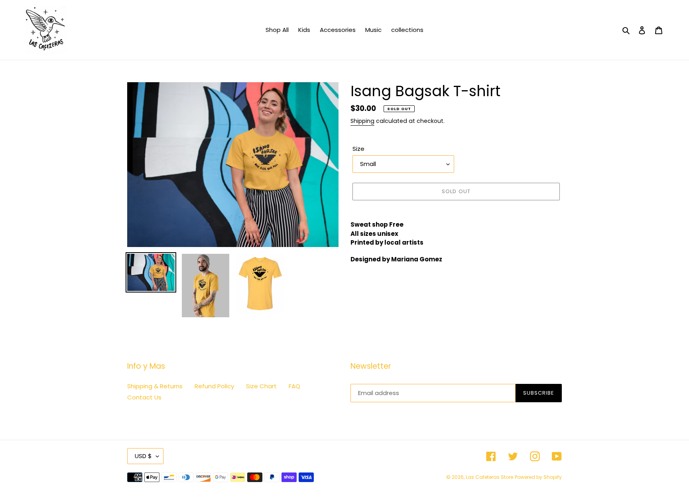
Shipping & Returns (155, 386)
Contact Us (144, 397)
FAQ (294, 386)
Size (358, 148)
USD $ (143, 456)
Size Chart (261, 386)
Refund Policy (214, 386)
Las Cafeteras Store (489, 477)
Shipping (362, 121)
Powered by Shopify (538, 477)
